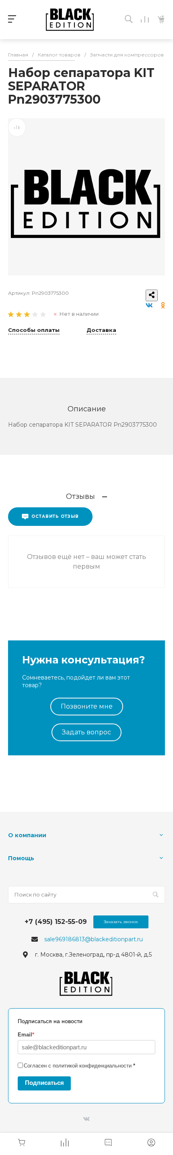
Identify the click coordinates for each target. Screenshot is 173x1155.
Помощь (21, 858)
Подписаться (44, 1082)
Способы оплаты (34, 330)
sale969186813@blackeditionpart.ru (93, 939)
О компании (27, 835)
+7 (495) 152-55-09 (56, 922)
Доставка (101, 330)
